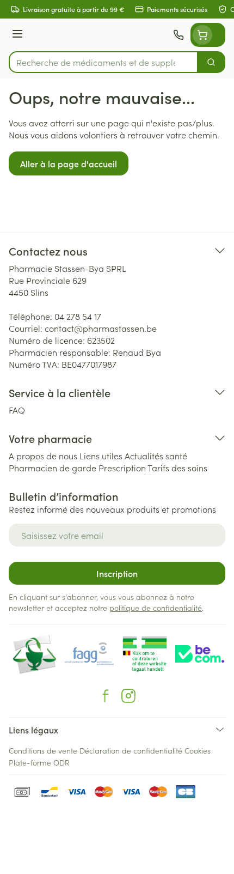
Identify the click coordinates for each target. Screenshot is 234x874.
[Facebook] (105, 696)
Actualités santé (156, 456)
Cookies (197, 750)
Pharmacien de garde (52, 468)
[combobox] (103, 62)
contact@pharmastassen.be (101, 328)
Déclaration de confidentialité (130, 750)
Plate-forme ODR (39, 762)
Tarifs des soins (177, 468)
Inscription (117, 573)
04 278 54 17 (77, 316)
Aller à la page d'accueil (68, 163)
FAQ (17, 410)
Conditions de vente (43, 750)
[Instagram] (128, 696)
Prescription (122, 468)
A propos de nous (43, 456)
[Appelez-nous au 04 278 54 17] (178, 34)
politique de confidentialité (155, 607)
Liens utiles (100, 456)
